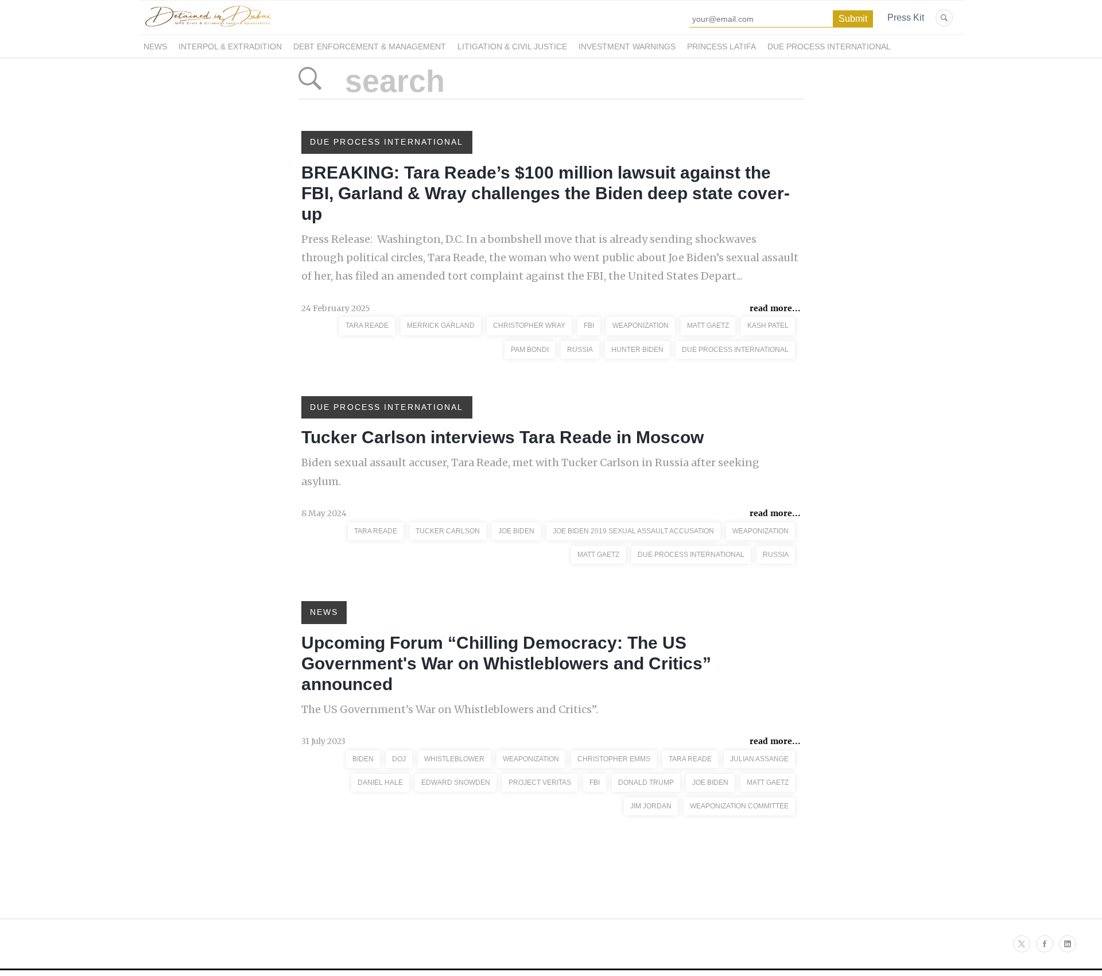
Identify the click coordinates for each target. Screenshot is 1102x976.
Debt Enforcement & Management (369, 46)
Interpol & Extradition (230, 46)
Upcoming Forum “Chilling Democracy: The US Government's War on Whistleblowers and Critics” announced (506, 663)
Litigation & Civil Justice (512, 46)
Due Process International (829, 46)
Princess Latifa (721, 46)
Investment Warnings (627, 46)
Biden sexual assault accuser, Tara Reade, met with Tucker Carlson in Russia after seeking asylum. (530, 471)
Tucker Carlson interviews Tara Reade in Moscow (502, 437)
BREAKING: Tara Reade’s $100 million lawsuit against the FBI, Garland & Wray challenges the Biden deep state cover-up (545, 193)
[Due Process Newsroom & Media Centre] (208, 27)
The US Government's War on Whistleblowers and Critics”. (449, 709)
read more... (775, 308)
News (155, 46)
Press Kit (905, 17)
